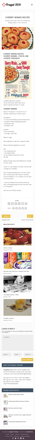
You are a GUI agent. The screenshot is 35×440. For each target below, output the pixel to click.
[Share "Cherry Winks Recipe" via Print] (26, 203)
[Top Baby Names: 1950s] (17, 284)
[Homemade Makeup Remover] (5, 423)
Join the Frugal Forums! (24, 374)
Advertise (16, 436)
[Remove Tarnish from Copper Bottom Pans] (5, 416)
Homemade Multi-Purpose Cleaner (19, 401)
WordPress (30, 432)
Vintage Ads (26, 20)
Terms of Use (9, 436)
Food (21, 20)
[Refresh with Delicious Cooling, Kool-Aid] (17, 260)
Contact (28, 379)
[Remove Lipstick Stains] (5, 409)
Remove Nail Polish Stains (16, 394)
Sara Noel (13, 20)
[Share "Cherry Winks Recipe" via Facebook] (9, 203)
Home (7, 434)
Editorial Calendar (25, 436)
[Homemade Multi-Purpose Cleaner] (5, 402)
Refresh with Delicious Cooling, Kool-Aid (16, 271)
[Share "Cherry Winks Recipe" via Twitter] (12, 203)
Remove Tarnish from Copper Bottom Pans (20, 415)
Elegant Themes (13, 432)
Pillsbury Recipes (16, 190)
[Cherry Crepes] (17, 236)
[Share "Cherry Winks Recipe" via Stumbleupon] (19, 203)
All (18, 20)
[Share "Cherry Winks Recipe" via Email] (22, 203)
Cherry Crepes (7, 248)
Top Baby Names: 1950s (11, 294)
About (28, 377)
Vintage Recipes (12, 22)
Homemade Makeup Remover (17, 421)
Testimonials (14, 383)
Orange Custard (8, 318)
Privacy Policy (24, 434)
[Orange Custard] (17, 307)
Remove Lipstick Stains (15, 408)
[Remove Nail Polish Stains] (5, 395)
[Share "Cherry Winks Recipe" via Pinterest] (16, 203)
